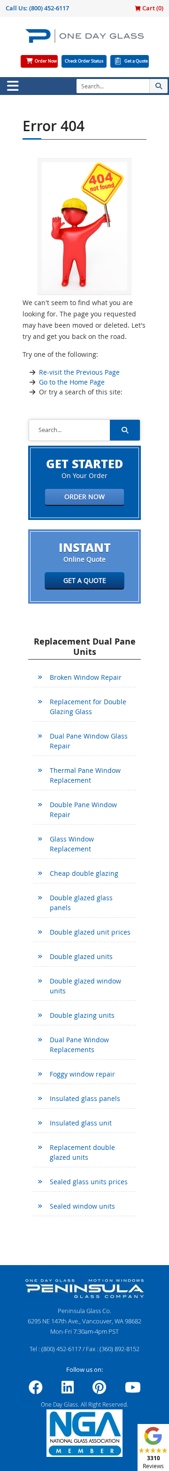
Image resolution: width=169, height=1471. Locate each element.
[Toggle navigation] (12, 86)
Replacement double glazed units (82, 1152)
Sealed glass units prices (89, 1181)
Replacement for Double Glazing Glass (88, 706)
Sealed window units (82, 1206)
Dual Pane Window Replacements (79, 1044)
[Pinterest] (99, 1390)
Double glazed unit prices (90, 932)
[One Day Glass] (84, 39)
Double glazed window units (85, 985)
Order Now (46, 61)
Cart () (152, 8)
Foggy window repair (82, 1074)
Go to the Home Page (72, 382)
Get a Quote (136, 61)
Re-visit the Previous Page (79, 372)
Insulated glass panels (85, 1098)
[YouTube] (133, 1390)
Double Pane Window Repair (83, 809)
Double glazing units (82, 1015)
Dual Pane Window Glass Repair (89, 741)
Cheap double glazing (84, 873)
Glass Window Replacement (72, 843)
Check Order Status (84, 61)
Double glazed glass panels (81, 902)
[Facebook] (36, 1390)
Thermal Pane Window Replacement (85, 775)
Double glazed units (81, 956)
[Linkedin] (67, 1390)
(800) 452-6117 (49, 8)
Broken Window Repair (86, 677)
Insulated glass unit (81, 1122)
